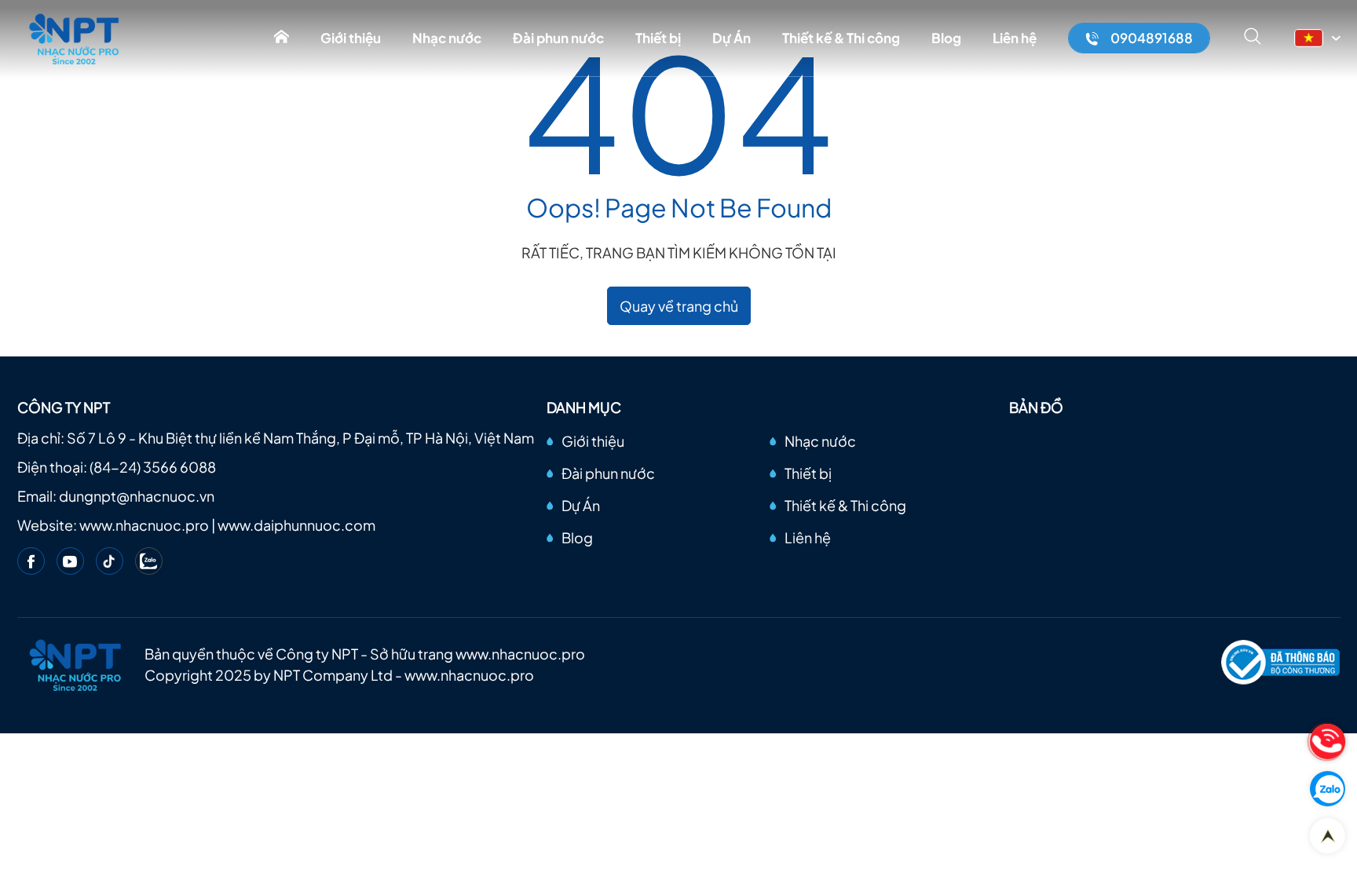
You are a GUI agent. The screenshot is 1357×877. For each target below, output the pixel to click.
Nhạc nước (446, 37)
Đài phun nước (558, 37)
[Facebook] (31, 561)
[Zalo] (149, 561)
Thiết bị (658, 37)
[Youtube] (70, 561)
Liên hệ (1015, 37)
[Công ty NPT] (75, 38)
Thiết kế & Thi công (841, 37)
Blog (946, 37)
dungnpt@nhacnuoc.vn (136, 496)
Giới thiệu (350, 37)
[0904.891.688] (1327, 741)
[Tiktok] (109, 561)
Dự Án (731, 37)
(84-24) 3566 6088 (153, 467)
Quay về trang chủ (679, 306)
